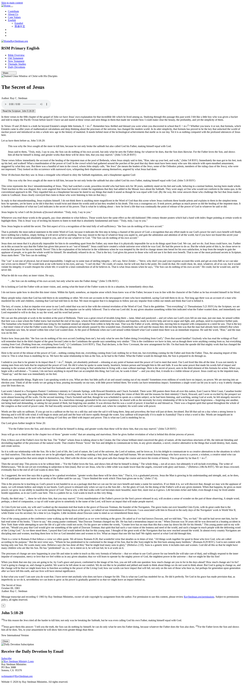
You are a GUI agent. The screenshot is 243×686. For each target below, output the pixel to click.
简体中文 (20, 26)
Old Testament (15, 58)
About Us (13, 14)
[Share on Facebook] (14, 73)
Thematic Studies (17, 64)
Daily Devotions (16, 67)
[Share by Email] (10, 73)
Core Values (14, 17)
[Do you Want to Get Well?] (2, 79)
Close (5, 641)
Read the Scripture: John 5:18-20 (18, 111)
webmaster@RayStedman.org (17, 676)
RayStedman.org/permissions (199, 596)
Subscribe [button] (6, 658)
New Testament (16, 61)
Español (19, 23)
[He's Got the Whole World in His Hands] (2, 95)
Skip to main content (12, 2)
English (12, 20)
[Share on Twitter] (12, 73)
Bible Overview (16, 55)
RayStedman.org (19, 41)
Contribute (13, 11)
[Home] (5, 5)
